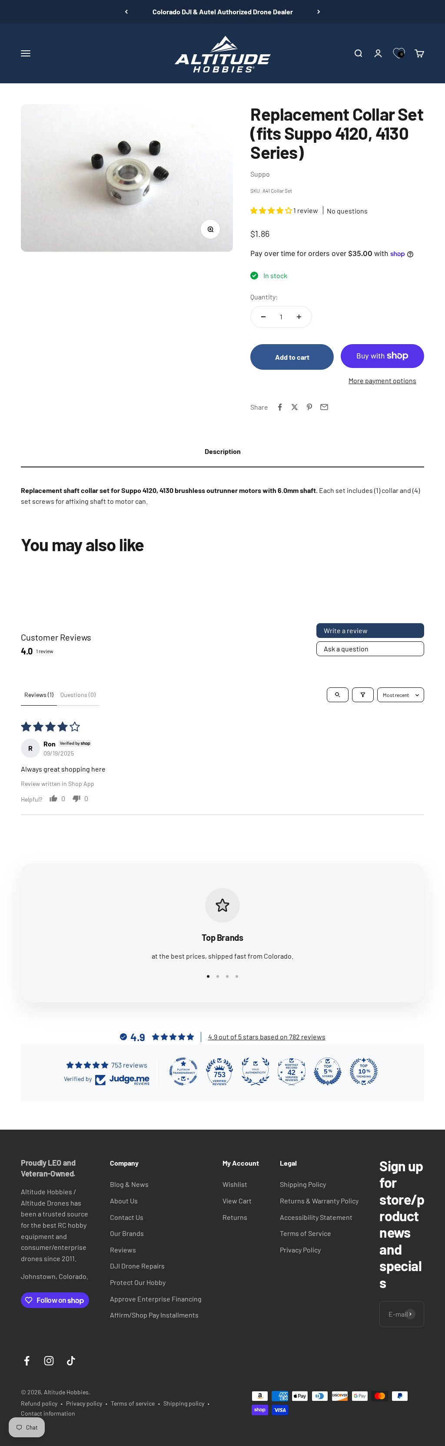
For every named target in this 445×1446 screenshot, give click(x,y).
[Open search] (338, 694)
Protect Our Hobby (138, 1282)
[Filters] (363, 694)
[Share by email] (324, 407)
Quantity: (264, 296)
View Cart (237, 1200)
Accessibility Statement (316, 1217)
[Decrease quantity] (263, 316)
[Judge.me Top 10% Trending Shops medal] (364, 1071)
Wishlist (234, 1184)
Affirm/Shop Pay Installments (154, 1315)
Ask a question (346, 648)
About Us (124, 1200)
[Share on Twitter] (294, 407)
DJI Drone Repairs (137, 1266)
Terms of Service (305, 1233)
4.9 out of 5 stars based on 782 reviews (266, 1036)
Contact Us (126, 1217)
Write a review (346, 630)
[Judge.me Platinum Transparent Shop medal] (183, 1071)
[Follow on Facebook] (27, 1361)
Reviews (123, 1250)
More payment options (382, 380)
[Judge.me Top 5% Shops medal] (328, 1071)
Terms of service (133, 1403)
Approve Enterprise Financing (156, 1299)
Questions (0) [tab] (78, 694)
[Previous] (126, 11)
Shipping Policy (303, 1184)
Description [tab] (223, 451)
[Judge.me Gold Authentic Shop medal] (255, 1071)
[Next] (318, 11)
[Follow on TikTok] (71, 1361)
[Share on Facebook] (279, 407)
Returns (234, 1217)
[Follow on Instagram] (49, 1361)
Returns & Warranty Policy (319, 1200)
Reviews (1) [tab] (38, 694)
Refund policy (39, 1403)
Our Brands (127, 1233)
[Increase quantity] (299, 316)
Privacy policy (84, 1403)
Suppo (260, 174)
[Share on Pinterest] (309, 407)
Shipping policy (183, 1403)
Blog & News (129, 1184)
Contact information (48, 1413)
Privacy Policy (300, 1250)
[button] (271, 210)
